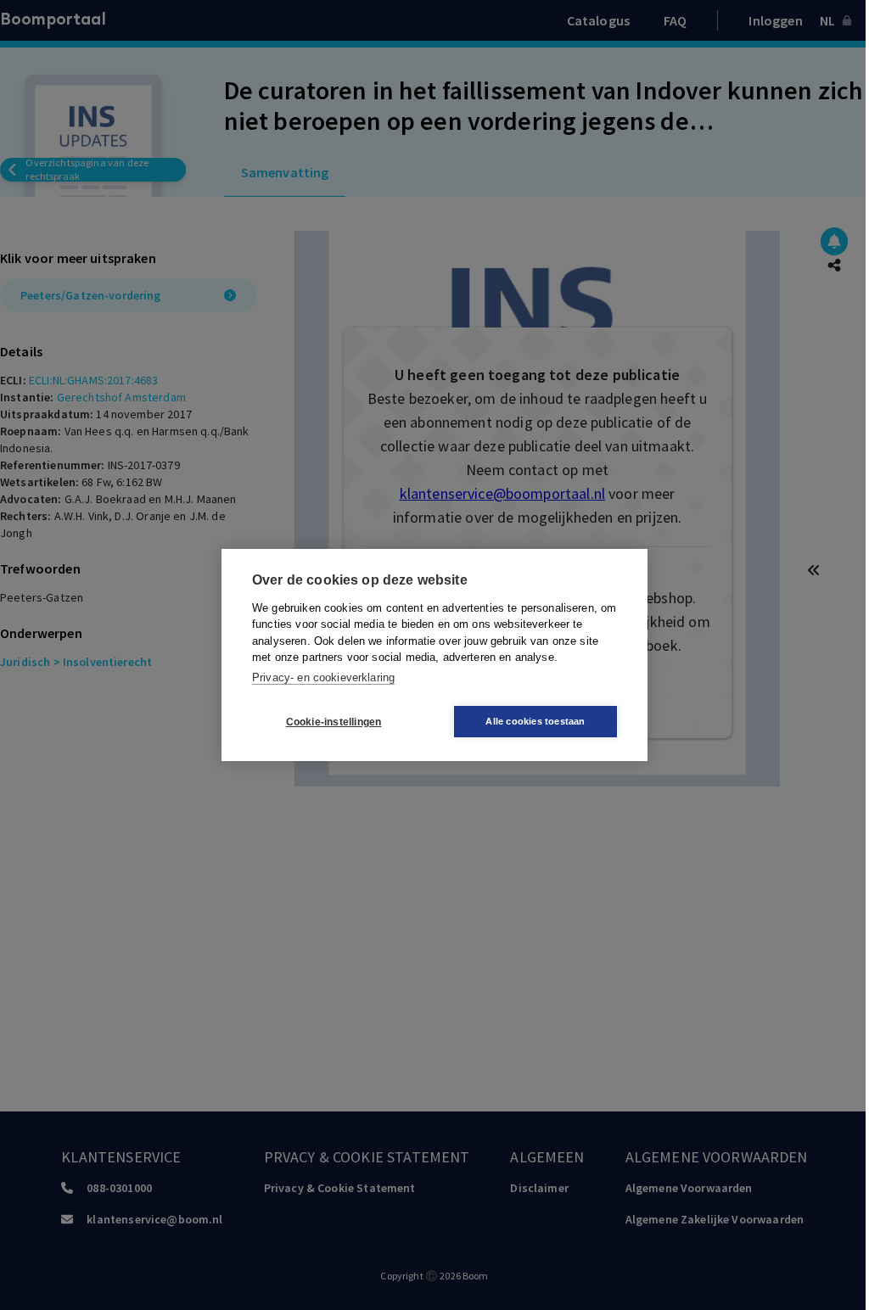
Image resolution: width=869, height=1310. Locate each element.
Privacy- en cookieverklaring (323, 677)
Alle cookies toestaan (535, 721)
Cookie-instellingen (334, 722)
